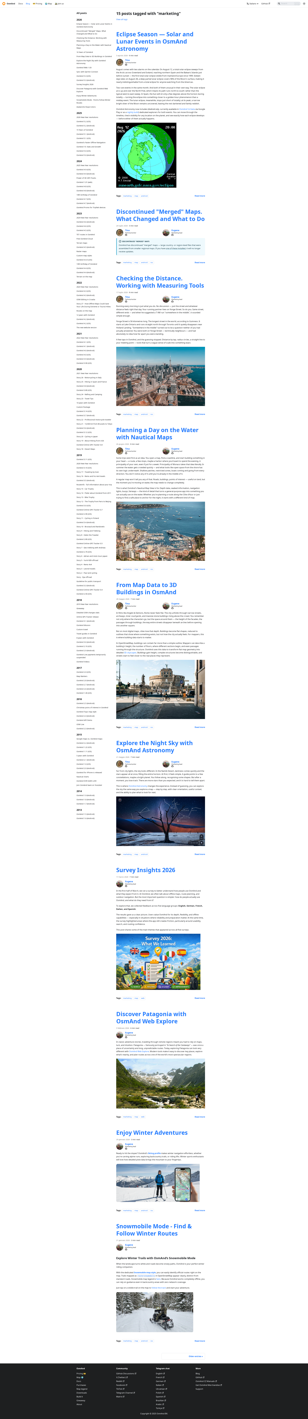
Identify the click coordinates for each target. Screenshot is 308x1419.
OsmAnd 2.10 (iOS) (84, 646)
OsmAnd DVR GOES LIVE (86, 781)
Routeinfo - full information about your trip (94, 484)
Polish (158, 1392)
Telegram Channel (124, 1392)
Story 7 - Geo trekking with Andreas (91, 548)
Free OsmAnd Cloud (85, 239)
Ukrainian (160, 1389)
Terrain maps (82, 243)
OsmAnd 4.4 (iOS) (84, 268)
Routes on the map (84, 311)
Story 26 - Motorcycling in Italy (89, 377)
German (159, 1381)
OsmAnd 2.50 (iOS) (84, 594)
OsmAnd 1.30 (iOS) (84, 693)
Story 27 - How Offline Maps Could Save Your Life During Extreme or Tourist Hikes (94, 305)
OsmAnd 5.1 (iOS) (84, 138)
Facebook (120, 1385)
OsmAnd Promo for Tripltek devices (91, 207)
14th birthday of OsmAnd (87, 195)
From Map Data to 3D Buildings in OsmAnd (94, 56)
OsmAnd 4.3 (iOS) (84, 291)
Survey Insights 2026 (85, 84)
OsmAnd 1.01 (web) (84, 182)
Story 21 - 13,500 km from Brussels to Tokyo (94, 424)
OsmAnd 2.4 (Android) (85, 716)
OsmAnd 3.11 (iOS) (84, 459)
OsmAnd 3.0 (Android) (85, 642)
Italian (159, 1385)
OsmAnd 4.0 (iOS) (84, 355)
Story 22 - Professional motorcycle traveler (94, 420)
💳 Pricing (37, 3)
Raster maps (82, 251)
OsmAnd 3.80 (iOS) (84, 390)
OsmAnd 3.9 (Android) (85, 359)
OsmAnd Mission (83, 625)
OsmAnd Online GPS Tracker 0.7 (90, 510)
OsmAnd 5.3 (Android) (85, 80)
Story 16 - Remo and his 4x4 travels (91, 476)
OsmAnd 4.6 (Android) (85, 222)
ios (152, 262)
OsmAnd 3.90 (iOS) (84, 363)
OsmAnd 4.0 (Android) (85, 350)
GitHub (264, 3)
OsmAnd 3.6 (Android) (85, 428)
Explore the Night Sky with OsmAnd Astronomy (91, 62)
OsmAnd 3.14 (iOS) (84, 411)
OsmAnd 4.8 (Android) (85, 190)
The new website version (87, 327)
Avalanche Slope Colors (86, 107)
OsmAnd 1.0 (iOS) (84, 764)
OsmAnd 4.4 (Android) (85, 272)
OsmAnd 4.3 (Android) (85, 295)
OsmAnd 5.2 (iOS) (84, 121)
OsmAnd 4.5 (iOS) (84, 230)
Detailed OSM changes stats (88, 612)
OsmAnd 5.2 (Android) (85, 126)
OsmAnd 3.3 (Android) (85, 585)
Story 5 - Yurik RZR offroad (87, 560)
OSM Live (80, 724)
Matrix (119, 1396)
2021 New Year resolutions (87, 373)
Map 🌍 (80, 1377)
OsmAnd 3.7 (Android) (85, 415)
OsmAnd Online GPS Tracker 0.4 (90, 589)
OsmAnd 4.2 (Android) (85, 319)
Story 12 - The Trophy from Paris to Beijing (94, 501)
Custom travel (82, 629)
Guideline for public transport (89, 581)
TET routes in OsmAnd (86, 234)
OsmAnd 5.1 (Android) (85, 134)
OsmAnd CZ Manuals (205, 1381)
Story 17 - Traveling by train (88, 472)
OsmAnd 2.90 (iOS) (84, 514)
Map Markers (82, 676)
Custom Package (83, 407)
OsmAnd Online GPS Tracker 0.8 (90, 445)
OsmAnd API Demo (84, 720)
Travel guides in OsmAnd (87, 634)
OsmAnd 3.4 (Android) (85, 522)
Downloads (82, 1392)
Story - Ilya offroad (84, 577)
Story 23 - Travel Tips (85, 398)
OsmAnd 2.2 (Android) (85, 743)
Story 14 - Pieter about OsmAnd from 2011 (94, 493)
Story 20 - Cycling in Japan (87, 436)
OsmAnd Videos (83, 662)
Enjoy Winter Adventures (87, 96)
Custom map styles (84, 255)
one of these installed (176, 248)
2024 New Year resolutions (87, 218)
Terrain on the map (84, 276)
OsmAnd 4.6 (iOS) (84, 226)
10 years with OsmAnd (86, 403)
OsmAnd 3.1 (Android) (85, 621)
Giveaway (80, 608)
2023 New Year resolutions (87, 287)
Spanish (159, 1396)
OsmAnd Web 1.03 (84, 67)
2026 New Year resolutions (87, 117)
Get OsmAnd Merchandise (208, 1385)
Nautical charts (83, 777)
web (142, 998)
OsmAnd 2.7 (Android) (85, 685)
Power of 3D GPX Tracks (86, 178)
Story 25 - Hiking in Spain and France (92, 382)
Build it (80, 1396)
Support (199, 1389)
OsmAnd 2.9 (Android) (85, 650)
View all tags (122, 19)
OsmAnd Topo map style (86, 712)
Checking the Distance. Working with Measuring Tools (92, 39)
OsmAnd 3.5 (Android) (85, 480)
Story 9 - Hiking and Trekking (88, 531)
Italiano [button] (253, 3)
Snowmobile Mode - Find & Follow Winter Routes (93, 101)
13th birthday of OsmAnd (87, 264)
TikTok (119, 1389)
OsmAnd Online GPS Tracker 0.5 (90, 543)
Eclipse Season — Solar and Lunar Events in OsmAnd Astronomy (94, 25)
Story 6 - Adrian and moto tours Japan (92, 556)
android (144, 196)
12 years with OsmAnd (86, 315)
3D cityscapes (130, 652)
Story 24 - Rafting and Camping (89, 394)
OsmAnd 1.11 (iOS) (84, 751)
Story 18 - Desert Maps (86, 449)
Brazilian (160, 1400)
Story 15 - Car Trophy (85, 489)
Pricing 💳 (81, 1373)
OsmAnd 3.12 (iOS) (84, 432)
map (136, 196)
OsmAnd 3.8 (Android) (85, 386)
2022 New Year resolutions (87, 338)
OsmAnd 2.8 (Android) (85, 680)
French (159, 1377)
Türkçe (159, 1408)
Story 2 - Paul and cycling (87, 573)
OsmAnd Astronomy (138, 786)
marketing (127, 196)
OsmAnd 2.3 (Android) (85, 728)
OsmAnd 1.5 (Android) (85, 814)
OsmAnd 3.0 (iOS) (84, 505)
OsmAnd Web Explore (139, 1051)
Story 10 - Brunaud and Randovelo (91, 526)
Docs (20, 3)
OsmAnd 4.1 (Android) (85, 346)
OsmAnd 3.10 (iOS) (84, 468)
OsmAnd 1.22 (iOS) (84, 747)
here (158, 1279)
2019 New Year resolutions (87, 604)
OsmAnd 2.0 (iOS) (84, 672)
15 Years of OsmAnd (85, 130)
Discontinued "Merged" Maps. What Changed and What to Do (91, 32)
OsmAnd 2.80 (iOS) (84, 539)
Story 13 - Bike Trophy (85, 497)
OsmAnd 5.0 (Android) (85, 155)
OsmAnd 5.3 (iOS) (84, 76)
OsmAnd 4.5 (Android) (85, 247)
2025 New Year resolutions (87, 165)
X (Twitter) (120, 1377)
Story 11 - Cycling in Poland (88, 518)
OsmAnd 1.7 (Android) (85, 804)
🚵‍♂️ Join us (59, 3)
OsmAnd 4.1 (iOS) (84, 342)
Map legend (82, 1389)
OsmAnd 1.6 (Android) (85, 818)
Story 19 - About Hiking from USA (90, 440)
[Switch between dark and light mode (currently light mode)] (304, 4)
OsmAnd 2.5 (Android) (85, 703)
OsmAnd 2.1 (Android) (85, 760)
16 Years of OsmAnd (85, 52)
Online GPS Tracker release (88, 617)
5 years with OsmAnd (85, 755)
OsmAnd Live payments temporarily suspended (91, 656)
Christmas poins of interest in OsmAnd (92, 707)
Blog (28, 3)
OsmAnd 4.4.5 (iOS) (84, 260)
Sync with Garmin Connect (87, 72)
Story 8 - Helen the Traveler (88, 535)
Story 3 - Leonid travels (86, 569)
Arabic (159, 1404)
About (79, 1404)
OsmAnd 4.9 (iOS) (84, 169)
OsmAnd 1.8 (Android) (85, 799)
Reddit (119, 1381)
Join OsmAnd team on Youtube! (89, 785)
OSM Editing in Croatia (86, 299)
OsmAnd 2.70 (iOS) (84, 552)
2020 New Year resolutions (87, 463)
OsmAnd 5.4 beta (187, 109)
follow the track (159, 1287)
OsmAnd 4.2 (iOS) (84, 323)
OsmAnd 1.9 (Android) (85, 795)
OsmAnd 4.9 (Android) (85, 174)
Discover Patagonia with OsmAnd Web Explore (92, 90)
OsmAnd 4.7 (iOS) (84, 199)
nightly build (132, 112)
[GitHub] (126, 65)
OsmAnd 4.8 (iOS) (84, 186)
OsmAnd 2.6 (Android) (85, 689)
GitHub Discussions (125, 1373)
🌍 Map (48, 3)
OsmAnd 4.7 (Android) (85, 203)
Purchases (81, 1385)
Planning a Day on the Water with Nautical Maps (94, 46)
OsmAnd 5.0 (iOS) (84, 151)
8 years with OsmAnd (85, 638)
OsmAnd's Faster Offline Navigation (91, 142)
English (159, 1373)
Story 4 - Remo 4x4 (84, 564)
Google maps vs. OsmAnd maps (89, 739)
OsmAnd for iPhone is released (89, 772)
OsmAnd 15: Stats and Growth (89, 147)
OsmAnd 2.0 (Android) (85, 768)
